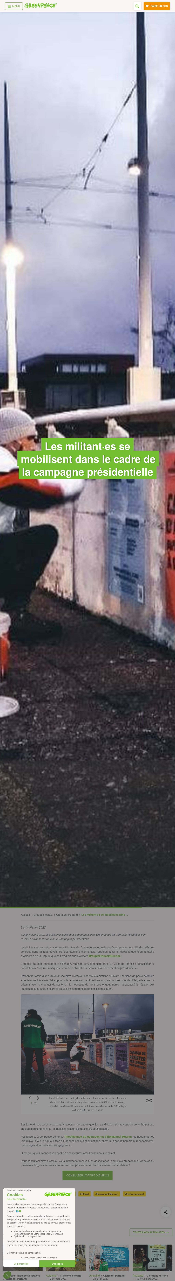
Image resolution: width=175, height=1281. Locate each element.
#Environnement (134, 1194)
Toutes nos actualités (149, 1232)
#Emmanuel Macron (106, 1194)
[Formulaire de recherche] (137, 6)
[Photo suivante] (37, 1098)
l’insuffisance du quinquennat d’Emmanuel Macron (98, 1136)
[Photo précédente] (29, 1098)
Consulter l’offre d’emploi (87, 1175)
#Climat (84, 1194)
